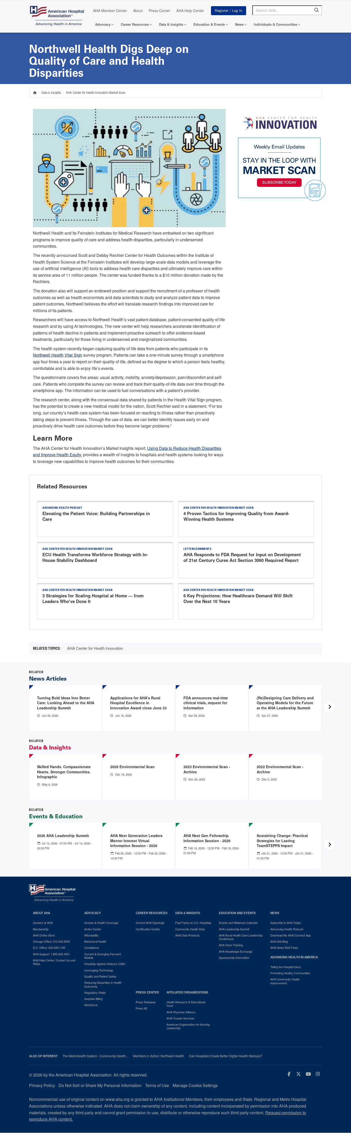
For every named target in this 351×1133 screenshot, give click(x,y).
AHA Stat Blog (279, 941)
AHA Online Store (44, 935)
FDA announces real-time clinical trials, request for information (205, 702)
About (138, 10)
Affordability (91, 935)
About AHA (41, 913)
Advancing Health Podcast (286, 929)
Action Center (92, 929)
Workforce (90, 1005)
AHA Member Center (110, 10)
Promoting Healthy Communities (290, 973)
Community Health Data (190, 929)
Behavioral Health (95, 941)
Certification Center (148, 929)
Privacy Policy (42, 1085)
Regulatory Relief (95, 992)
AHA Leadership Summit (234, 929)
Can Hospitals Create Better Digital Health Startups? (225, 1056)
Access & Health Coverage (101, 922)
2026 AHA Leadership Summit (63, 835)
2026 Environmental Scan (132, 766)
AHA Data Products (187, 935)
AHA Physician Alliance (181, 1012)
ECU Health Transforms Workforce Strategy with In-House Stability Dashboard (95, 557)
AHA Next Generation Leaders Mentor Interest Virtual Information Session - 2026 (136, 840)
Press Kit (141, 1008)
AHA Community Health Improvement (285, 981)
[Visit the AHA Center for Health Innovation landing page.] (279, 123)
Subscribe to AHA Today (285, 922)
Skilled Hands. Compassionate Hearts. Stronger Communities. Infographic (64, 771)
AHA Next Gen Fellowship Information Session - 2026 (206, 838)
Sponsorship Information (234, 957)
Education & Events (209, 24)
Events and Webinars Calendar (238, 922)
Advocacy (102, 24)
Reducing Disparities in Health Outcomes (103, 984)
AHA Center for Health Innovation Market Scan (95, 92)
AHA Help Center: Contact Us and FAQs (54, 962)
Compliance (91, 947)
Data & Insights (171, 24)
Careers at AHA (43, 922)
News (239, 24)
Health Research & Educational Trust (186, 1004)
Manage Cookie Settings (195, 1085)
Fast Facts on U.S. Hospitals (193, 922)
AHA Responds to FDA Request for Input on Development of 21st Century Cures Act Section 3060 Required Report (242, 557)
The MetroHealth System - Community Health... (95, 1056)
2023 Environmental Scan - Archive (206, 769)
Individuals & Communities (275, 24)
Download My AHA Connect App (290, 935)
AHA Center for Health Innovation (95, 648)
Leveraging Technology (98, 970)
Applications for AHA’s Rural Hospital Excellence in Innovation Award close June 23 (138, 702)
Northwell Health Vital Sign (57, 355)
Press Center (159, 10)
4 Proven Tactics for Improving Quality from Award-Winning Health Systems (236, 516)
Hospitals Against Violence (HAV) (104, 963)
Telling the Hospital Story (285, 967)
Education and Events (237, 913)
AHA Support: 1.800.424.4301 (51, 954)
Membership (40, 929)
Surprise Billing (93, 998)
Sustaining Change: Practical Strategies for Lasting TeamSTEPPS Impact (282, 840)
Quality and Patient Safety (100, 976)
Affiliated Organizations (187, 992)
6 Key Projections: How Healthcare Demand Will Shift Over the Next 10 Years (238, 598)
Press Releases (146, 1002)
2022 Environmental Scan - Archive (280, 769)
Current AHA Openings (150, 922)
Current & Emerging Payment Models (102, 956)
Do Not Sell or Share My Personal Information (100, 1085)
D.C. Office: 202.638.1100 (49, 947)
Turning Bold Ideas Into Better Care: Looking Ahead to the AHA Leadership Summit (65, 702)
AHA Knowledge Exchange (235, 951)
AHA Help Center (190, 10)
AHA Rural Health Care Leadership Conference (240, 937)
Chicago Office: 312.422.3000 (51, 941)
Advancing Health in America (294, 957)
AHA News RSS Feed (284, 947)
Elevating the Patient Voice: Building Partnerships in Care (96, 516)
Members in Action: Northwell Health (158, 1056)
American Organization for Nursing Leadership (188, 1026)
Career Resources (135, 24)
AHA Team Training (231, 945)
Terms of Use (157, 1085)
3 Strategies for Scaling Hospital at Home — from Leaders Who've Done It (93, 598)
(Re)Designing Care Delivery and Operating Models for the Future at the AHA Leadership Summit (285, 702)
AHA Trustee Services (180, 1018)
